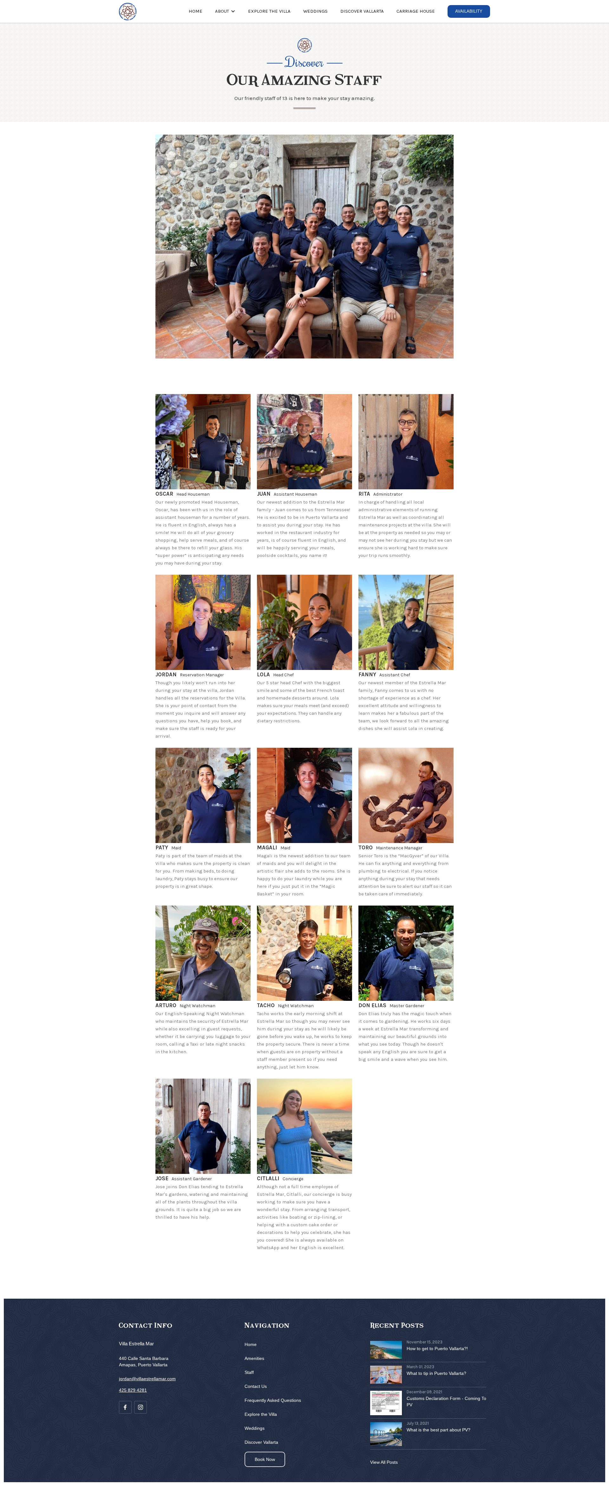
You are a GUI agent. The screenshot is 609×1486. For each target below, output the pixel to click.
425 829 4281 (133, 1390)
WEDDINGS (315, 11)
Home (195, 11)
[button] (225, 11)
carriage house (415, 11)
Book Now (265, 1459)
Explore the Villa (261, 1414)
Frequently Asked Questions (273, 1400)
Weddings (255, 1428)
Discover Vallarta (362, 11)
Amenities (254, 1358)
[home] (127, 11)
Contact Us (256, 1386)
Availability (468, 11)
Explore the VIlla (269, 11)
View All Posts (384, 1462)
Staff (249, 1372)
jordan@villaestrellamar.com (147, 1378)
